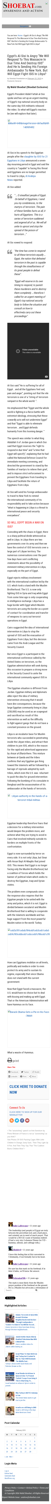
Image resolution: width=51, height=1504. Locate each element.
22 (34, 1448)
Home (20, 35)
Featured (10, 81)
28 (30, 1452)
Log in (7, 1471)
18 (16, 1448)
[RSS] (12, 1121)
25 (16, 1452)
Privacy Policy (10, 1487)
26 (21, 1452)
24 (12, 1452)
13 (25, 1445)
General (18, 81)
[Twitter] (17, 1121)
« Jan (6, 1457)
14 (30, 1445)
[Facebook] (22, 1121)
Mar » (11, 1457)
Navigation (24, 26)
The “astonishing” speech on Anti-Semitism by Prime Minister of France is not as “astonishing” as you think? (27, 1134)
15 (34, 1445)
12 (21, 1445)
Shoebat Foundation (17, 79)
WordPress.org (10, 1478)
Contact (21, 1487)
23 (7, 1452)
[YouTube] (27, 1121)
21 (30, 1448)
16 (7, 1448)
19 (21, 1448)
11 (16, 1445)
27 (25, 1452)
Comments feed (10, 1476)
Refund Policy (32, 1487)
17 (12, 1448)
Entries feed (9, 1473)
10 (12, 1445)
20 (25, 1448)
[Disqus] (28, 1184)
